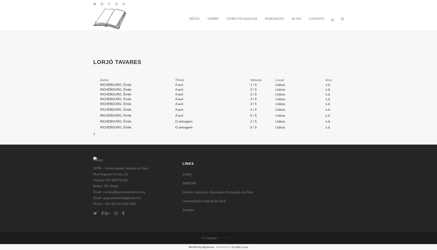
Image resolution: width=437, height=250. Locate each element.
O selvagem (184, 121)
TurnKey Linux (239, 247)
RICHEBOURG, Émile (115, 85)
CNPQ (187, 174)
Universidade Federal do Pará (204, 201)
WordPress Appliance (201, 247)
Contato (188, 210)
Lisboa (280, 85)
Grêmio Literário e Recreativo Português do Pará (218, 192)
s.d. (328, 85)
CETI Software (226, 238)
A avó (179, 85)
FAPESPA (189, 183)
